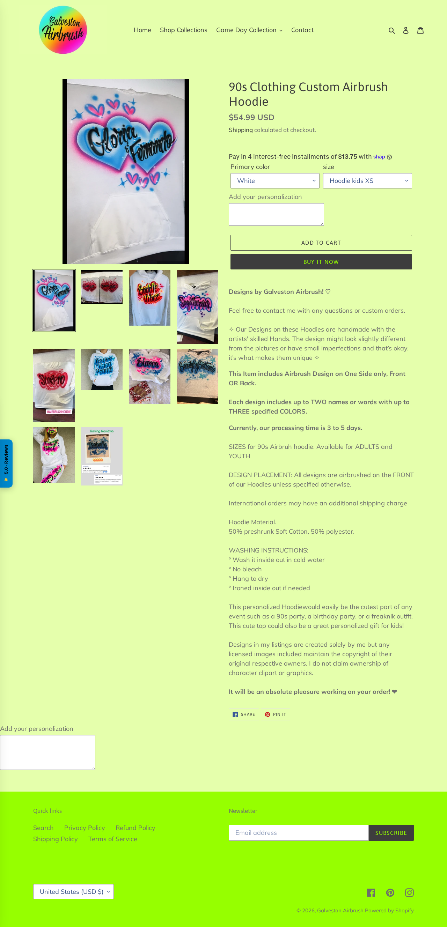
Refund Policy (135, 828)
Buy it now (321, 262)
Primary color (250, 167)
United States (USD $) (72, 892)
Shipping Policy (55, 839)
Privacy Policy (84, 828)
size (328, 167)
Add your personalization (265, 197)
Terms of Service (112, 839)
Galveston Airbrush (341, 910)
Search (43, 828)
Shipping (241, 129)
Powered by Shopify (389, 910)
